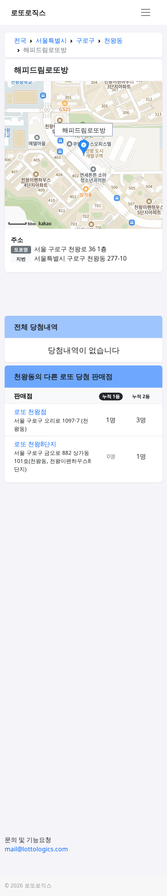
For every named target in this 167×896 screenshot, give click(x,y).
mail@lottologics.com (36, 849)
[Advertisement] (83, 292)
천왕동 (113, 40)
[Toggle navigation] (145, 12)
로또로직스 (28, 12)
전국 (20, 40)
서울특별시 (51, 40)
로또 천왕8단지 (35, 444)
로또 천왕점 (30, 411)
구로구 (85, 40)
